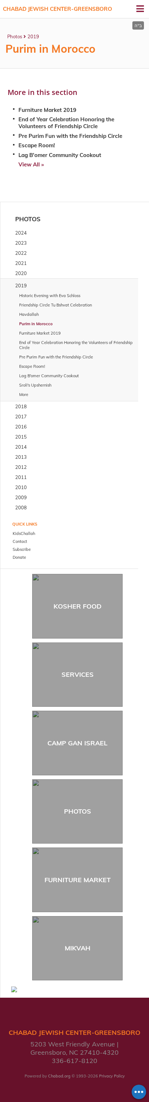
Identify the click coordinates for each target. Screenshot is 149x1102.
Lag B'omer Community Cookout (59, 155)
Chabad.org (59, 1076)
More (23, 394)
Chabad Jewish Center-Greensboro (57, 8)
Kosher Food (78, 606)
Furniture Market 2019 (47, 109)
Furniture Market (77, 880)
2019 (33, 36)
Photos (14, 36)
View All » (31, 164)
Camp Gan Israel (77, 743)
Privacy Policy (112, 1076)
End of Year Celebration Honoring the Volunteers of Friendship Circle (66, 123)
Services (77, 674)
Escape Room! (36, 145)
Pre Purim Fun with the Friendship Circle (70, 135)
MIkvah (77, 948)
